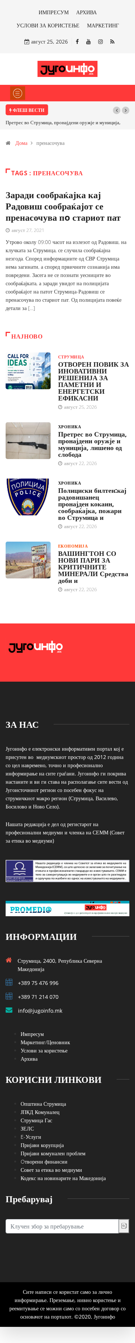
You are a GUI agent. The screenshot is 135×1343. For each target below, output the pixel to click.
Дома (21, 142)
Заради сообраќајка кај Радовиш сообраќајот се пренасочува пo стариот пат (63, 205)
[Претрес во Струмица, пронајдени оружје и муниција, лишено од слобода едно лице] (28, 440)
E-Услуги (31, 1136)
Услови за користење (44, 1050)
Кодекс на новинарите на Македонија (63, 1178)
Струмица (71, 357)
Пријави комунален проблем (53, 1153)
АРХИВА (86, 12)
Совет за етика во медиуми (51, 1169)
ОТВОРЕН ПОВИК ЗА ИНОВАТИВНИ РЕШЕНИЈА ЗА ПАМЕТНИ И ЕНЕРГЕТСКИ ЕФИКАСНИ (93, 381)
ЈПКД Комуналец (40, 1112)
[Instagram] (100, 41)
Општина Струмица (43, 1103)
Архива (29, 1058)
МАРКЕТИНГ (103, 25)
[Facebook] (77, 41)
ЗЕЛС (27, 1128)
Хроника (69, 426)
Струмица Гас (36, 1120)
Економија (73, 546)
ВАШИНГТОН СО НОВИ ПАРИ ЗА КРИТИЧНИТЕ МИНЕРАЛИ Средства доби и (93, 567)
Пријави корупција (42, 1145)
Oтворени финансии (44, 1161)
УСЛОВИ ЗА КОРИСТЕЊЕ (48, 25)
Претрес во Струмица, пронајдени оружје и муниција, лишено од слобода (92, 444)
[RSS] (112, 41)
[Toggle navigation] (18, 93)
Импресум (32, 1033)
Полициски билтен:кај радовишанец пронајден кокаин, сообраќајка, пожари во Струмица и (92, 504)
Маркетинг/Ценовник (45, 1042)
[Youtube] (88, 41)
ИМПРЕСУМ (54, 12)
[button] (116, 110)
